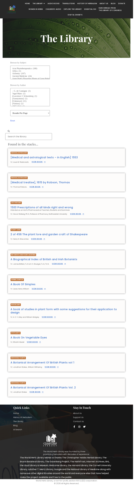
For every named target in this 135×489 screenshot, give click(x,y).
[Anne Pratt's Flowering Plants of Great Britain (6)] (30, 78)
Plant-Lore (15, 230)
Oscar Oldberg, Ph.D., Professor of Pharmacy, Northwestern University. (40, 214)
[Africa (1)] (30, 71)
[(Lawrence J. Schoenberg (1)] (30, 96)
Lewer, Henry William (21, 289)
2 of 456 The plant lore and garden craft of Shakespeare (49, 234)
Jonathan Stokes (20, 367)
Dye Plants (15, 333)
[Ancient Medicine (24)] (30, 76)
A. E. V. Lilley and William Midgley (26, 317)
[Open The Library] (44, 3)
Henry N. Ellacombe (20, 239)
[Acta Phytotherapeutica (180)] (30, 68)
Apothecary (16, 203)
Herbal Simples (17, 280)
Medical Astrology (19, 153)
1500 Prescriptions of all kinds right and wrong (42, 207)
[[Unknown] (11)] (30, 101)
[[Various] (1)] (30, 103)
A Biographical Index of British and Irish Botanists (44, 259)
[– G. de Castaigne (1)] (30, 91)
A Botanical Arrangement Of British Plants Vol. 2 (43, 387)
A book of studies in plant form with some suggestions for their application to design (64, 311)
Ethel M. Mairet (18, 342)
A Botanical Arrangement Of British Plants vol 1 (42, 362)
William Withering (35, 367)
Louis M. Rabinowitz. (21, 162)
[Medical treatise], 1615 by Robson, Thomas (40, 182)
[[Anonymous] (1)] (30, 98)
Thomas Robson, (20, 187)
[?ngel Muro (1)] (30, 93)
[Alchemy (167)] (30, 73)
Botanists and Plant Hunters (23, 255)
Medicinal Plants (18, 358)
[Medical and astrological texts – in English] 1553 (44, 157)
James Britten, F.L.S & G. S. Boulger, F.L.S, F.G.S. (31, 264)
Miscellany (15, 305)
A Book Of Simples (23, 284)
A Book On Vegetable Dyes (29, 337)
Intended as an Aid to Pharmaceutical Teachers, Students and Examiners (40, 210)
